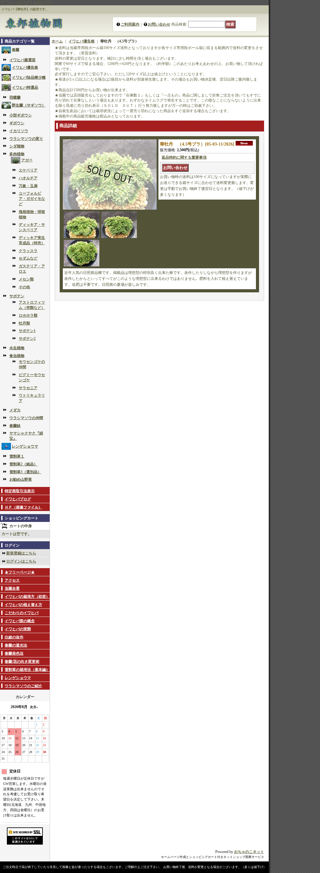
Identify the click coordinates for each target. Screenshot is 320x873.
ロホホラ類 (28, 315)
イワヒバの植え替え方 (23, 605)
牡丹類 (24, 323)
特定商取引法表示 (20, 491)
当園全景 (12, 588)
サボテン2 (27, 338)
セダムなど (28, 258)
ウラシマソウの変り (26, 138)
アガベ (26, 160)
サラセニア (28, 388)
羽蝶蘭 (15, 97)
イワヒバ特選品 (25, 87)
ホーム (57, 41)
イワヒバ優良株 (25, 67)
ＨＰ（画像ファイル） (23, 507)
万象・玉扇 (28, 186)
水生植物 (16, 348)
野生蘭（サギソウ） (29, 105)
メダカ (15, 410)
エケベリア (28, 170)
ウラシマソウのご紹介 (23, 686)
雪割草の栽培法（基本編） (27, 669)
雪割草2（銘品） (23, 464)
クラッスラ (28, 251)
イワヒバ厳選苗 (22, 60)
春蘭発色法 (14, 653)
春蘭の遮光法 (16, 645)
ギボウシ (16, 123)
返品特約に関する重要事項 (184, 157)
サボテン (16, 296)
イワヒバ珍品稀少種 (29, 77)
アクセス (12, 580)
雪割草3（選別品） (25, 472)
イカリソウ (18, 131)
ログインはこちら (21, 561)
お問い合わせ (159, 24)
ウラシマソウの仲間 (26, 418)
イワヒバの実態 (18, 629)
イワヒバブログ (18, 499)
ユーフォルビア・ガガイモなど (32, 198)
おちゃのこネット (249, 852)
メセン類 (26, 279)
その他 (24, 287)
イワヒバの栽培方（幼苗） (27, 596)
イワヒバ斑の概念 (20, 621)
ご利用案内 (130, 24)
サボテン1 (27, 331)
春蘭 (15, 49)
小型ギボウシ (20, 115)
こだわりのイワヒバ (21, 613)
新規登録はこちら (21, 553)
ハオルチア (28, 178)
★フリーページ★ (20, 572)
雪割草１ (16, 456)
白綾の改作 (14, 637)
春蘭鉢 (15, 426)
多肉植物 (16, 154)
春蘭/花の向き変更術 (22, 661)
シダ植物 (16, 146)
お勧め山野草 (20, 479)
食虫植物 (16, 356)
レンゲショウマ (25, 446)
